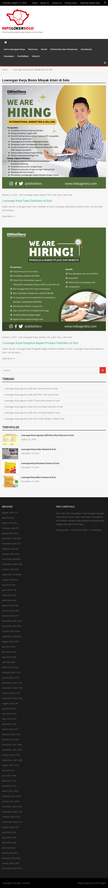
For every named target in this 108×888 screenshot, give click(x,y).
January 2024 (8, 615)
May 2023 (6, 657)
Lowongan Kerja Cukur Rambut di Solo (38, 449)
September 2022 (9, 698)
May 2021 (6, 780)
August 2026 (8, 512)
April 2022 (6, 724)
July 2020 (6, 832)
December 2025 (9, 538)
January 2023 (8, 677)
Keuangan (9, 56)
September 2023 (9, 636)
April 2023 (6, 662)
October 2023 (8, 631)
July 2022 (6, 708)
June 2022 (6, 713)
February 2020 (8, 858)
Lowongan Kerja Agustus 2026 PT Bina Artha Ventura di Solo (32, 400)
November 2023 (9, 626)
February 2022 (8, 734)
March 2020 (7, 853)
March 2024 (7, 605)
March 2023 (7, 667)
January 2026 (8, 533)
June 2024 (6, 590)
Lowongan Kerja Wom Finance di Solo (38, 477)
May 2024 (6, 595)
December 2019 (9, 868)
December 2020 (9, 806)
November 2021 (9, 749)
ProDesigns (100, 883)
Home (35, 3)
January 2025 (8, 554)
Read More (7, 216)
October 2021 (8, 755)
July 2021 (6, 770)
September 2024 (9, 574)
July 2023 (6, 646)
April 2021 (6, 786)
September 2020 (9, 822)
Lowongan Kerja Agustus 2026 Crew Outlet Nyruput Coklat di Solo (34, 418)
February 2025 (8, 548)
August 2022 (8, 703)
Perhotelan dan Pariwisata (63, 49)
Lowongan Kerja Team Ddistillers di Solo (27, 200)
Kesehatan (86, 49)
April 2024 (6, 600)
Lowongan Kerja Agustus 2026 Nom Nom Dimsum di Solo (31, 388)
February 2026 (8, 528)
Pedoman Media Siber (90, 3)
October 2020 (8, 816)
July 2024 (6, 585)
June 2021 (6, 775)
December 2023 (9, 621)
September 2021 (9, 760)
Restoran (33, 49)
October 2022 (8, 693)
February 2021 (8, 796)
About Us (44, 3)
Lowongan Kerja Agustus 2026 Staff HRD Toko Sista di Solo (31, 394)
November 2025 (9, 543)
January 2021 (8, 801)
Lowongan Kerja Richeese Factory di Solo (40, 463)
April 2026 (6, 517)
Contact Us (57, 3)
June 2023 (6, 652)
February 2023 (8, 672)
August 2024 (8, 579)
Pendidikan (23, 56)
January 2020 (8, 863)
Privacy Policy (71, 3)
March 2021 (7, 791)
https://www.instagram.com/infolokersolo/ (105, 3)
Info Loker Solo (54, 194)
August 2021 (8, 765)
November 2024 (9, 564)
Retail (44, 49)
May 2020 (6, 842)
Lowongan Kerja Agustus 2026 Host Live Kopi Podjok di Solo (32, 412)
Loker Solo (67, 194)
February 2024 (8, 610)
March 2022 (7, 729)
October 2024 (8, 569)
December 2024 (9, 559)
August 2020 (8, 827)
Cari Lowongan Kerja (14, 49)
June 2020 (6, 837)
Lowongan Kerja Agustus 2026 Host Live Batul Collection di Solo (33, 406)
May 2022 (6, 718)
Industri (36, 56)
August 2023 (8, 641)
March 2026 (7, 523)
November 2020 (9, 811)
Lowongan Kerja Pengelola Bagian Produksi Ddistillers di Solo (40, 343)
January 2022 (8, 739)
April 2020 (6, 847)
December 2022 (9, 682)
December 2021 (9, 744)
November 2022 (9, 688)
